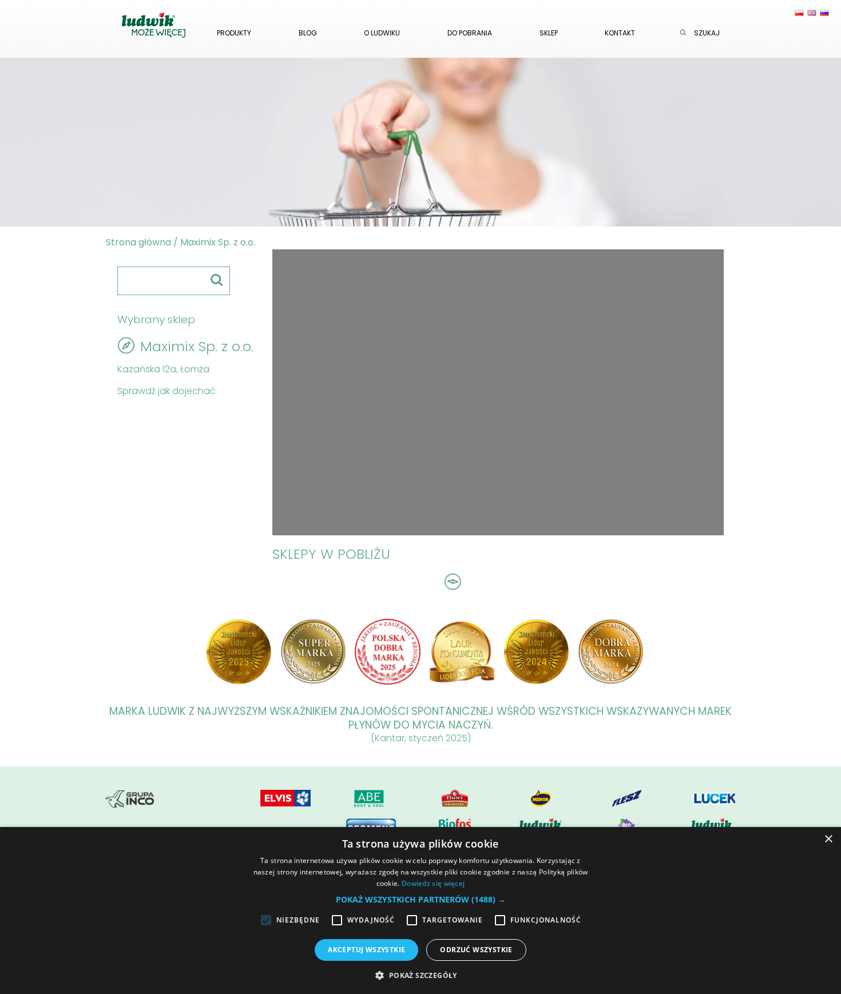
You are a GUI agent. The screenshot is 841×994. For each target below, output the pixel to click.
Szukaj (707, 33)
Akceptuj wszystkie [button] (366, 950)
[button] (421, 899)
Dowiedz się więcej (433, 883)
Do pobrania (469, 33)
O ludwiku (382, 33)
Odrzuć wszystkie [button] (476, 950)
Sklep (548, 33)
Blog (308, 33)
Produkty (234, 33)
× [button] (828, 839)
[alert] (420, 910)
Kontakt (620, 33)
